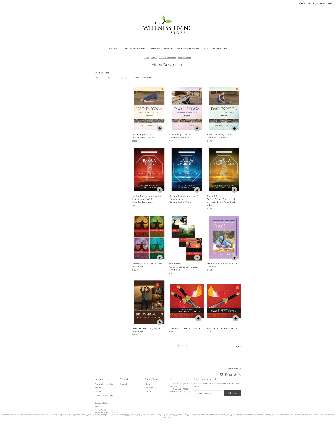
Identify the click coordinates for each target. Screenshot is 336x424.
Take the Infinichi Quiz (135, 48)
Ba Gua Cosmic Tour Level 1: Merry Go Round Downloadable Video (223, 202)
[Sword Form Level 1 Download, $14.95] (224, 302)
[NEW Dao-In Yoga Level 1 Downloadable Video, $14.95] (224, 109)
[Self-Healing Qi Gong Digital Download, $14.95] (149, 302)
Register (321, 3)
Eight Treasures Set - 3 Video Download (184, 268)
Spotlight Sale (220, 48)
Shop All (113, 48)
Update (124, 78)
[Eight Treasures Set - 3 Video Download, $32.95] (186, 238)
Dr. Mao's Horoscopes (188, 48)
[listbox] (149, 78)
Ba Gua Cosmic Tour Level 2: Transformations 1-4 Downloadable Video (183, 199)
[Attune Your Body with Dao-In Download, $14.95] (224, 238)
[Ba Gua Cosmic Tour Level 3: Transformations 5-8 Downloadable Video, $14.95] (149, 170)
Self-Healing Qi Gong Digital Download (146, 330)
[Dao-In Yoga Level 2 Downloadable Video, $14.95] (186, 109)
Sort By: (137, 78)
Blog (206, 48)
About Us (155, 48)
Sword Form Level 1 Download (222, 328)
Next (237, 346)
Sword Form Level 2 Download (185, 328)
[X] (239, 374)
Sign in (311, 3)
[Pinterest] (235, 374)
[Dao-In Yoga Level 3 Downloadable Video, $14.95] (149, 109)
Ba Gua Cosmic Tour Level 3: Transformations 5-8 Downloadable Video (146, 199)
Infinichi (148, 384)
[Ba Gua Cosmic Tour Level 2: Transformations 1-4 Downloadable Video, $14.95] (186, 170)
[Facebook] (226, 374)
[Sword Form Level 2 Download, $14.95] (186, 302)
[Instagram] (221, 374)
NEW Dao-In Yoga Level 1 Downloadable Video (220, 136)
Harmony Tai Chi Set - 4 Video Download (147, 265)
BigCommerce (108, 410)
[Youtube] (230, 374)
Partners (168, 48)
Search (302, 3)
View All (148, 391)
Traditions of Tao (151, 388)
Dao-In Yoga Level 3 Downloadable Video (143, 136)
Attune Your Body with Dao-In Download (222, 265)
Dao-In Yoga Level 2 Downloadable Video (180, 136)
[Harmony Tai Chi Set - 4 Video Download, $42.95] (149, 238)
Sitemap (98, 407)
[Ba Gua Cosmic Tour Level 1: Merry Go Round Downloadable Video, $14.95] (224, 170)
